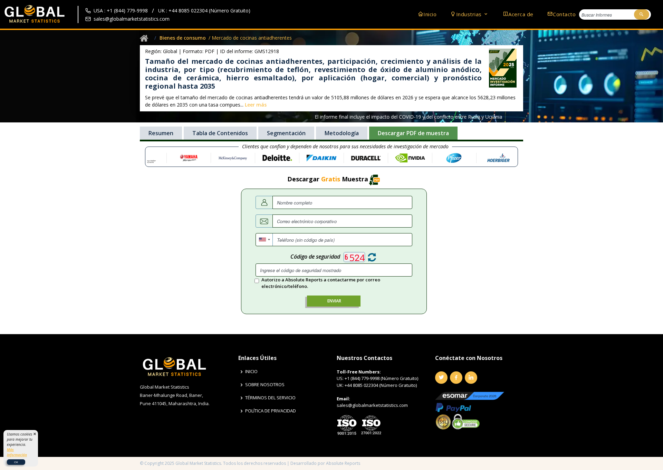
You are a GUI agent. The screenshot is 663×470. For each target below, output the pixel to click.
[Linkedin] (471, 377)
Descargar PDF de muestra (413, 133)
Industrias (469, 14)
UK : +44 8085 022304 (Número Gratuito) (204, 10)
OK (16, 462)
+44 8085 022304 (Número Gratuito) (381, 385)
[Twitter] (441, 377)
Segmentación (286, 133)
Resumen (160, 133)
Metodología (342, 133)
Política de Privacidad (270, 411)
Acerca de (521, 14)
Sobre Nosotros (265, 384)
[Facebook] (456, 377)
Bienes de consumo (183, 37)
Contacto (564, 14)
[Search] (641, 14)
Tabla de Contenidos (220, 133)
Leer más (256, 104)
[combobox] (264, 239)
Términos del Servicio (270, 398)
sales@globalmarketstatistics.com (132, 19)
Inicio (429, 14)
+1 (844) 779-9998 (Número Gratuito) (381, 378)
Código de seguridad (315, 256)
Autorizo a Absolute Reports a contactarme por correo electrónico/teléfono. (320, 283)
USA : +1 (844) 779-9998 (121, 10)
